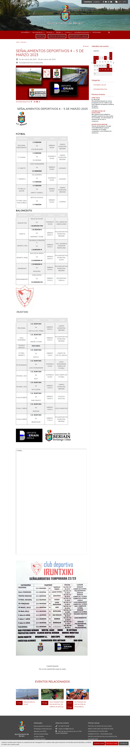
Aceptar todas (99, 743)
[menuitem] (88, 2)
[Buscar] (109, 32)
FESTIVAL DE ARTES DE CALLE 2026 (100, 726)
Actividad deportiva (23, 102)
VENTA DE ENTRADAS (57, 36)
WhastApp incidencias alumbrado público (47, 729)
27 (102, 70)
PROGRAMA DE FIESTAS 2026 (97, 731)
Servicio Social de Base (41, 734)
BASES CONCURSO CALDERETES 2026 (100, 729)
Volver (86, 46)
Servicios (49, 32)
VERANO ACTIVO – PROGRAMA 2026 (100, 734)
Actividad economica (81, 32)
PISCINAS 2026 (93, 739)
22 (108, 66)
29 (108, 70)
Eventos (23, 42)
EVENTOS (40, 36)
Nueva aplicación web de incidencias (45, 726)
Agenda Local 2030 (40, 731)
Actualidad (25, 32)
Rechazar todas (111, 743)
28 (105, 70)
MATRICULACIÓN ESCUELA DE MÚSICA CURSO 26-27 (105, 736)
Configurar (124, 743)
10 (95, 62)
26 (100, 70)
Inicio (17, 42)
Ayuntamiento (37, 32)
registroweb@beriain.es (66, 729)
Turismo (68, 32)
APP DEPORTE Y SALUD (78, 36)
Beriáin (58, 32)
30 (111, 70)
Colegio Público (39, 736)
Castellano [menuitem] (88, 2)
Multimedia (97, 32)
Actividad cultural (99, 85)
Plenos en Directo (40, 739)
